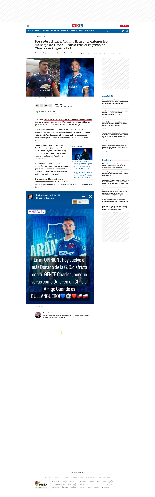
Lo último (30, 31)
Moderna (64, 487)
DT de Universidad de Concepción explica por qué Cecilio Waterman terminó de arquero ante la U (113, 165)
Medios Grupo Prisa (41, 487)
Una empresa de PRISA (41, 483)
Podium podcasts (73, 487)
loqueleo (96, 487)
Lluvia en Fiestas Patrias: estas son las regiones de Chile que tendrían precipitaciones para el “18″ (115, 112)
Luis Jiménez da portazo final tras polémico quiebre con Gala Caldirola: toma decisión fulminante (114, 123)
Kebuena (109, 484)
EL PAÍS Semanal (94, 484)
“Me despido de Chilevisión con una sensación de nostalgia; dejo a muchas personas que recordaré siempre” (115, 101)
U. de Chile (40, 306)
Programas (65, 31)
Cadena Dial (87, 484)
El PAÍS (56, 481)
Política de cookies (90, 477)
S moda (88, 487)
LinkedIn (46, 105)
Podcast (74, 31)
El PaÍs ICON (80, 487)
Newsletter (123, 31)
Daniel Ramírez (59, 104)
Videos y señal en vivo (86, 31)
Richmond (55, 487)
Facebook (37, 105)
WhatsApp (50, 105)
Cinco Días (81, 484)
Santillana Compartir (83, 481)
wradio (74, 484)
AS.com (97, 481)
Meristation (105, 487)
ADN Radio (77, 25)
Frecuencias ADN (57, 477)
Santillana (72, 481)
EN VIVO (125, 26)
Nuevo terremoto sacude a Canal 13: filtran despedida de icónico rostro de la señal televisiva (115, 147)
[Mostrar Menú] (28, 25)
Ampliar (90, 62)
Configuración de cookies (104, 477)
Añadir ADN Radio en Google (47, 111)
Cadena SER (91, 481)
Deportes (46, 31)
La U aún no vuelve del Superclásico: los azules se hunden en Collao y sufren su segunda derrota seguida (115, 207)
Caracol (110, 481)
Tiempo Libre (55, 31)
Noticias (38, 31)
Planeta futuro (101, 484)
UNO (68, 484)
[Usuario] (127, 31)
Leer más (61, 317)
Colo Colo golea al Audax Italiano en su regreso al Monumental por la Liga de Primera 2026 (115, 173)
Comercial (47, 477)
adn (103, 481)
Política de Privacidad (77, 477)
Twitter (41, 105)
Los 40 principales (64, 481)
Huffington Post (59, 484)
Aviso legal (66, 477)
